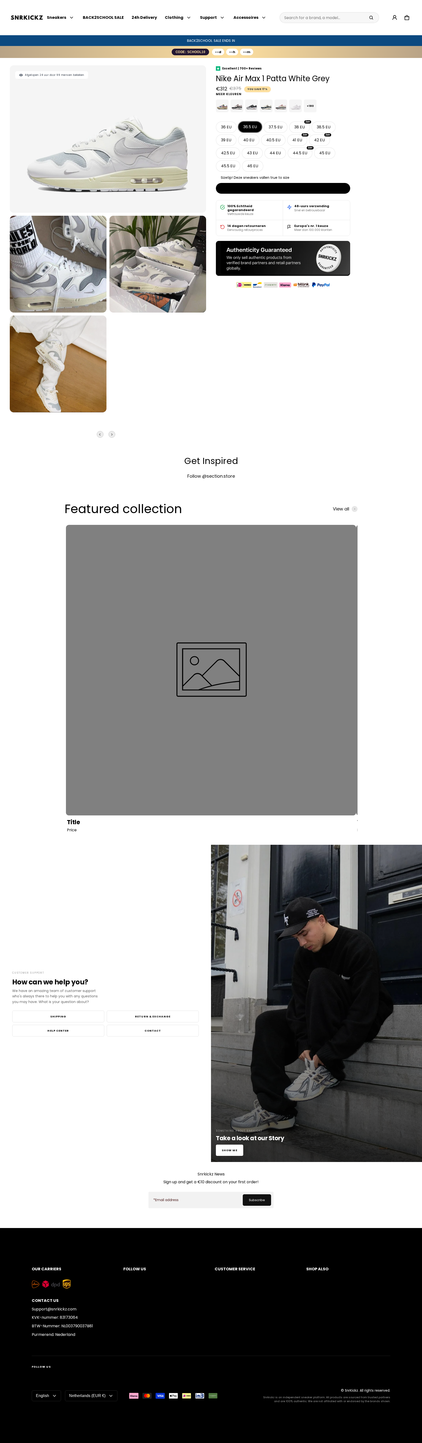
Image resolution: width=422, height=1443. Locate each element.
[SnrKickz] (27, 17)
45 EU (324, 153)
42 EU (322, 139)
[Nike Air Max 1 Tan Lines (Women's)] (222, 106)
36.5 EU (250, 127)
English (42, 1396)
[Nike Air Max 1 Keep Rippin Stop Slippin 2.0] (237, 106)
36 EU (226, 127)
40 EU (248, 140)
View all (341, 509)
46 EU (252, 166)
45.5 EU (228, 166)
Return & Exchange (152, 1016)
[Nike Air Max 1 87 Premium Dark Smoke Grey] (251, 106)
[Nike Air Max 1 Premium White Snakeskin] (295, 106)
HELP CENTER (58, 1031)
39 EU (226, 140)
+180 (310, 106)
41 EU (299, 139)
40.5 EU (273, 140)
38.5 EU (323, 127)
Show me (229, 1150)
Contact (153, 1031)
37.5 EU (275, 127)
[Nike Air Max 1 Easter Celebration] (280, 106)
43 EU (252, 153)
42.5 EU (228, 153)
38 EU (302, 126)
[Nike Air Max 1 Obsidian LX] (266, 106)
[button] (406, 17)
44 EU (275, 153)
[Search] (371, 17)
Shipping (58, 1016)
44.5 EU (302, 151)
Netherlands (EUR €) (87, 1396)
